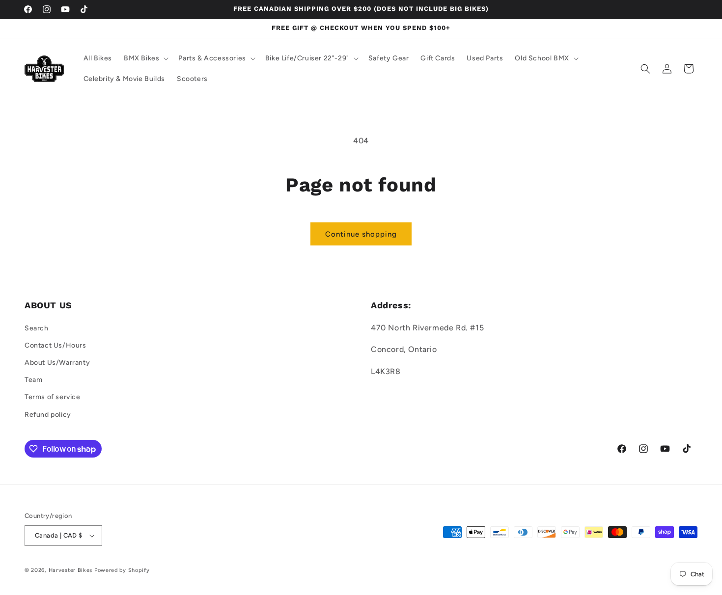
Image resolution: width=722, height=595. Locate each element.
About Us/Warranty (57, 362)
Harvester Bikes (71, 570)
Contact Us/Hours (55, 345)
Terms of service (53, 397)
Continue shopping (361, 234)
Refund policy (48, 414)
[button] (145, 58)
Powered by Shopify (122, 570)
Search (37, 328)
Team (33, 380)
